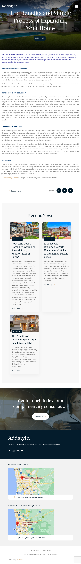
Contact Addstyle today (9, 178)
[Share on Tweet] (64, 190)
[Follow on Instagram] (14, 450)
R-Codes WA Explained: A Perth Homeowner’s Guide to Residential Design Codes (56, 250)
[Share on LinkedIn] (70, 190)
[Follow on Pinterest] (18, 450)
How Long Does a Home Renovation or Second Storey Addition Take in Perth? (23, 250)
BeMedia (20, 560)
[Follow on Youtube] (22, 450)
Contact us (39, 416)
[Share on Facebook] (59, 190)
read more (16, 309)
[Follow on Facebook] (9, 450)
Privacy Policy (35, 550)
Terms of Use (46, 550)
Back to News (16, 191)
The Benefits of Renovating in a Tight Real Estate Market (24, 339)
